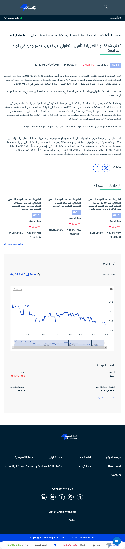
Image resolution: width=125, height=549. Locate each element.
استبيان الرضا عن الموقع (49, 466)
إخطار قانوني (55, 457)
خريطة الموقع (113, 457)
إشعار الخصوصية (24, 457)
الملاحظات (86, 457)
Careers (116, 475)
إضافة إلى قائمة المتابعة (23, 274)
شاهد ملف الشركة (106, 398)
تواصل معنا (114, 466)
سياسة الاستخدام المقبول (19, 466)
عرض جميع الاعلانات (13, 244)
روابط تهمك (85, 466)
